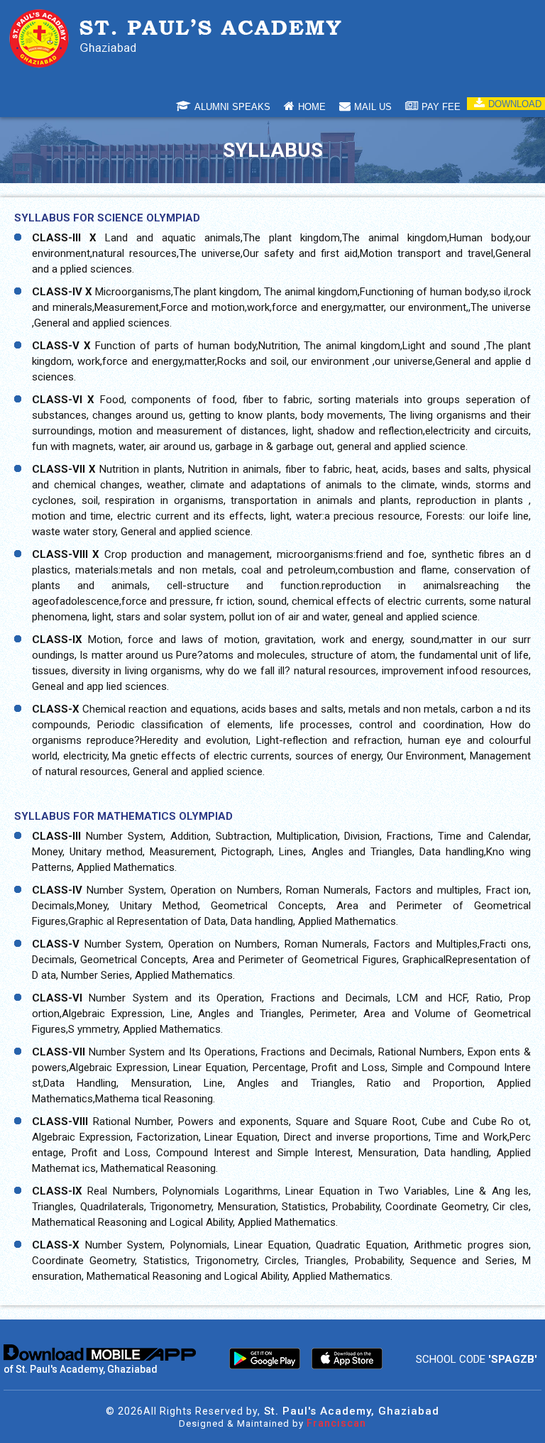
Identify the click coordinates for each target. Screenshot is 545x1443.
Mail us (373, 106)
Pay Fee (441, 106)
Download (514, 104)
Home (312, 106)
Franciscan (336, 1423)
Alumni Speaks (232, 106)
